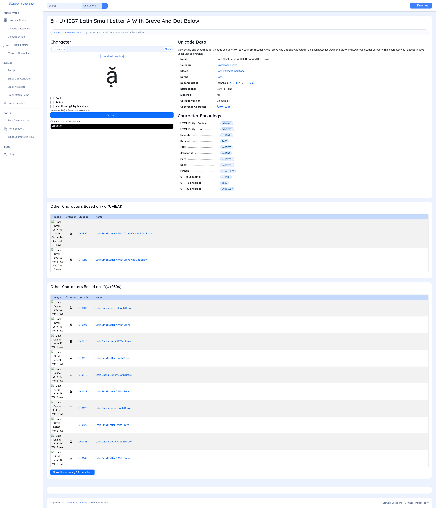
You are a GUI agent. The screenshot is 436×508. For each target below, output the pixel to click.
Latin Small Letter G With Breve (113, 391)
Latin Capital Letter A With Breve (114, 308)
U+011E (83, 374)
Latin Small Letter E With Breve (113, 358)
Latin (219, 76)
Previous (60, 49)
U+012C (83, 408)
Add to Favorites (113, 56)
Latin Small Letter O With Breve (113, 458)
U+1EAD (83, 233)
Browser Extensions (392, 503)
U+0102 (83, 308)
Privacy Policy (422, 503)
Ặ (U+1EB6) (223, 106)
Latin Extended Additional (231, 71)
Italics (59, 102)
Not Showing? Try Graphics (72, 106)
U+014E (83, 441)
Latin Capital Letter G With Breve (114, 374)
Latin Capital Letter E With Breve (113, 341)
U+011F (83, 391)
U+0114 (83, 341)
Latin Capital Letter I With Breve (113, 408)
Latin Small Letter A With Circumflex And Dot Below (124, 233)
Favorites (422, 5)
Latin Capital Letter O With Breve (114, 441)
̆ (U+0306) (249, 82)
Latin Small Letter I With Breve (112, 424)
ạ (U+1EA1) (236, 82)
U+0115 (83, 358)
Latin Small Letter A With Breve (113, 324)
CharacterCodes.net (78, 502)
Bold (58, 98)
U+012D (83, 424)
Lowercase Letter (73, 32)
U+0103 (83, 324)
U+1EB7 (83, 259)
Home (57, 32)
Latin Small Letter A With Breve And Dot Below (121, 259)
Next (167, 49)
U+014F (83, 458)
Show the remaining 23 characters (72, 472)
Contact (409, 503)
